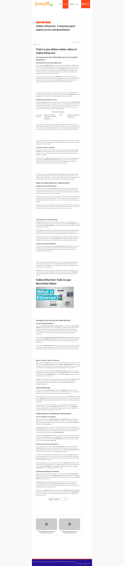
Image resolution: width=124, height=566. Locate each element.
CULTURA (65, 4)
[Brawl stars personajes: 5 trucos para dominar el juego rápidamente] (39, 117)
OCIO (76, 4)
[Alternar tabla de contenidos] (64, 499)
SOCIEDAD (71, 4)
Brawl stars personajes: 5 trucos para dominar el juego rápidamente (50, 116)
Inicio (60, 4)
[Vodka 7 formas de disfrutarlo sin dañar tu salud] (62, 116)
